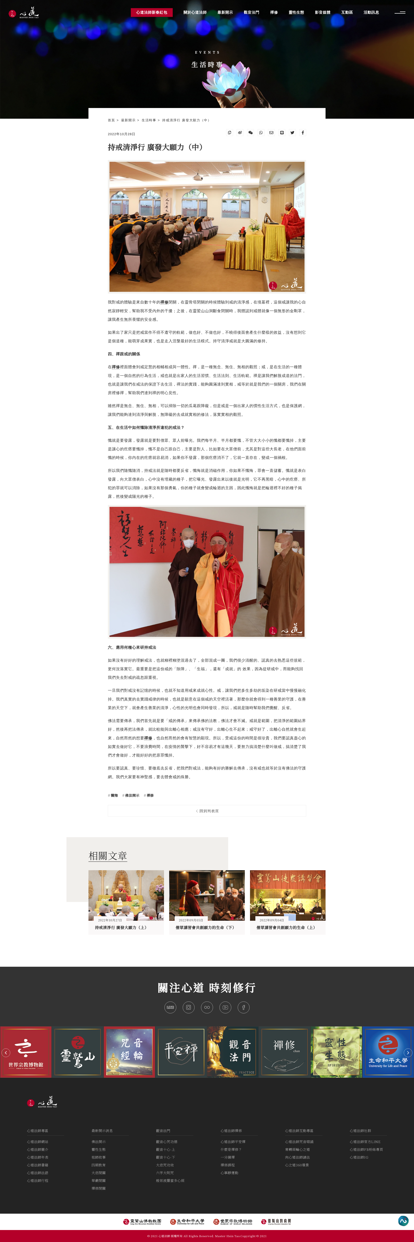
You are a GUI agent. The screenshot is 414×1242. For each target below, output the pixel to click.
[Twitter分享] (292, 132)
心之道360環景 (297, 1164)
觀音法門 (163, 1130)
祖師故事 (99, 1157)
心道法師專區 (37, 1130)
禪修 (150, 795)
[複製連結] (229, 132)
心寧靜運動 (229, 1172)
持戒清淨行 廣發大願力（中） (186, 120)
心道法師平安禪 (233, 1141)
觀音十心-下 (165, 1157)
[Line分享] (282, 132)
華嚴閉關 (99, 1180)
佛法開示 (131, 795)
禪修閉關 (99, 1188)
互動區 (347, 12)
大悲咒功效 (165, 1164)
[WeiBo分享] (240, 132)
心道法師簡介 (37, 1149)
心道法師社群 (360, 1130)
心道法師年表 (37, 1157)
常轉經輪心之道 (297, 1149)
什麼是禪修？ (231, 1149)
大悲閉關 (99, 1172)
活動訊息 (371, 12)
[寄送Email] (271, 132)
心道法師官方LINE (365, 1141)
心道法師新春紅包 (151, 12)
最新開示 (129, 120)
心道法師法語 (37, 1172)
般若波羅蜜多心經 (170, 1180)
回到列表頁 (208, 810)
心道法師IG (359, 1157)
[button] (6, 1052)
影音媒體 (323, 12)
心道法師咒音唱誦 (299, 1141)
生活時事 (150, 120)
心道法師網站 (37, 1141)
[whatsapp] (261, 132)
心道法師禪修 (231, 1130)
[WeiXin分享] (250, 132)
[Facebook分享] (303, 132)
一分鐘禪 (228, 1157)
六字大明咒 (165, 1172)
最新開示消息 (102, 1130)
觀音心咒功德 (166, 1141)
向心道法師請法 (297, 1157)
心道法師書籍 (37, 1164)
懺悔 (114, 795)
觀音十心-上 (165, 1149)
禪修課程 (228, 1164)
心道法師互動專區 (299, 1130)
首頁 (112, 120)
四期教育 (99, 1164)
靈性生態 (99, 1149)
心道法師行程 (37, 1180)
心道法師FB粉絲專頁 (366, 1149)
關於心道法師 (195, 12)
